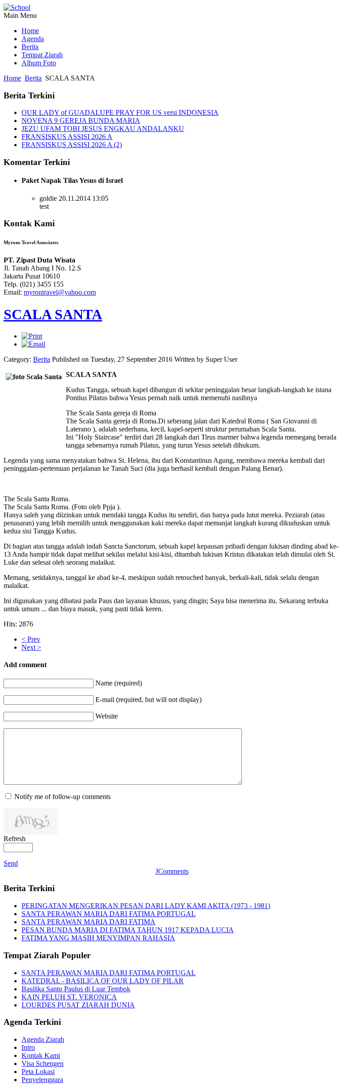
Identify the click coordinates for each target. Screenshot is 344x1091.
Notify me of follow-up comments (62, 796)
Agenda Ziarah (43, 1039)
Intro (28, 1047)
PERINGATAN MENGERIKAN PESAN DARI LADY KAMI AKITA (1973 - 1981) (146, 905)
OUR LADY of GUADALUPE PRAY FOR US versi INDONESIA (120, 112)
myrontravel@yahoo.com (60, 292)
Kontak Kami (41, 1055)
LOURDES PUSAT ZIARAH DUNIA (78, 1005)
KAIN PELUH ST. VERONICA (69, 997)
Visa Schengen (43, 1063)
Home (12, 78)
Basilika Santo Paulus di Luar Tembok (76, 989)
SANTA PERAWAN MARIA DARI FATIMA (88, 922)
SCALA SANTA (53, 314)
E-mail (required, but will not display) (148, 699)
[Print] (32, 336)
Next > (31, 647)
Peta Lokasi (38, 1071)
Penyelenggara (42, 1079)
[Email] (33, 344)
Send (11, 863)
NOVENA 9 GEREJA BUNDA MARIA (81, 120)
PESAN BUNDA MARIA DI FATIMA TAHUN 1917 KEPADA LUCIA (128, 930)
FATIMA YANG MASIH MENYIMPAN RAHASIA (98, 938)
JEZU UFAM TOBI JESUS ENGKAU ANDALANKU (103, 128)
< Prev (31, 639)
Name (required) (118, 683)
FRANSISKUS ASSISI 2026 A (67, 136)
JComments (172, 871)
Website (106, 716)
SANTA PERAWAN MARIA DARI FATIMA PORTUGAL (109, 914)
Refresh (15, 838)
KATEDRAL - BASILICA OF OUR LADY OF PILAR (103, 981)
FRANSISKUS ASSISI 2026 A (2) (72, 144)
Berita (33, 78)
